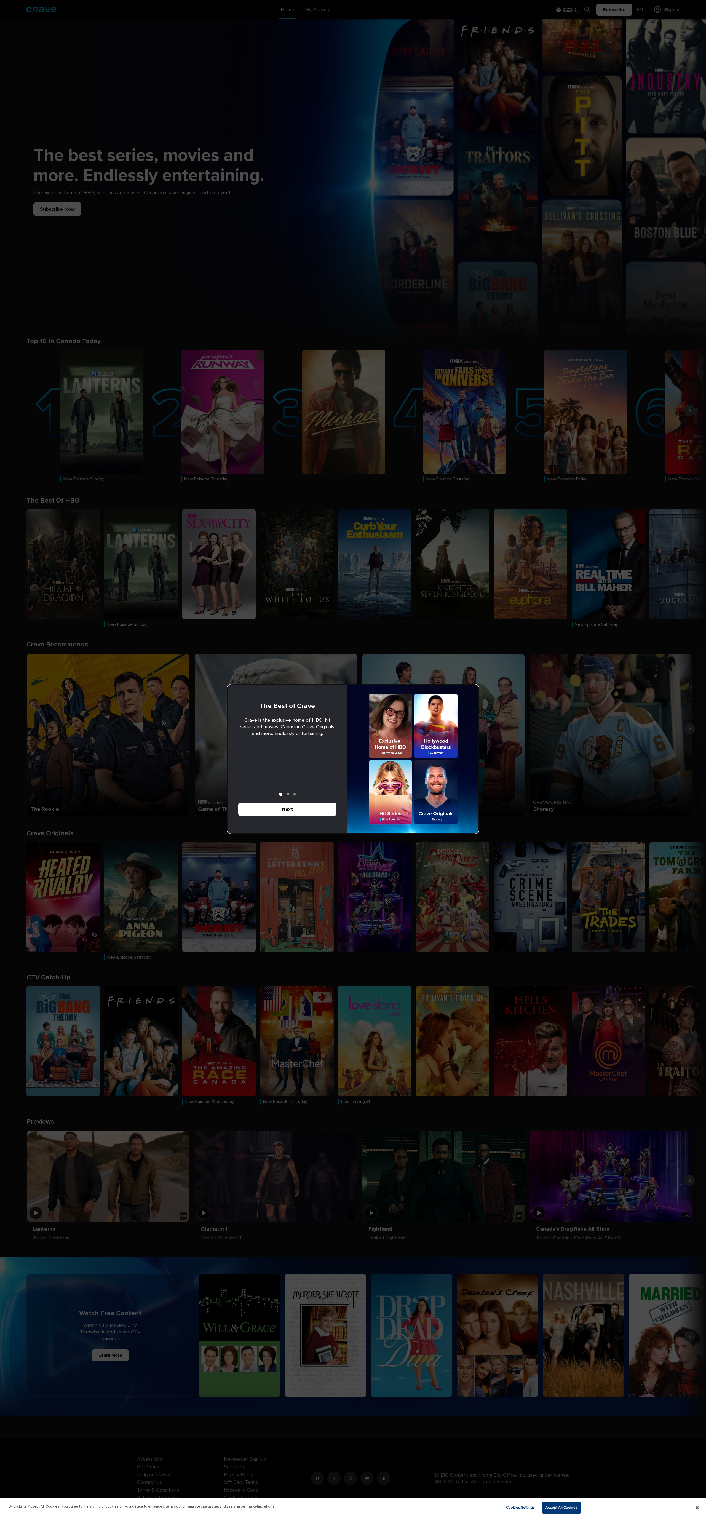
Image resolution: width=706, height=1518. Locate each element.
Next (287, 809)
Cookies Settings (520, 1507)
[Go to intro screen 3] (294, 794)
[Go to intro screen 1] (280, 794)
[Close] (697, 1507)
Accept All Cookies (561, 1507)
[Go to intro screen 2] (288, 794)
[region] (353, 1508)
